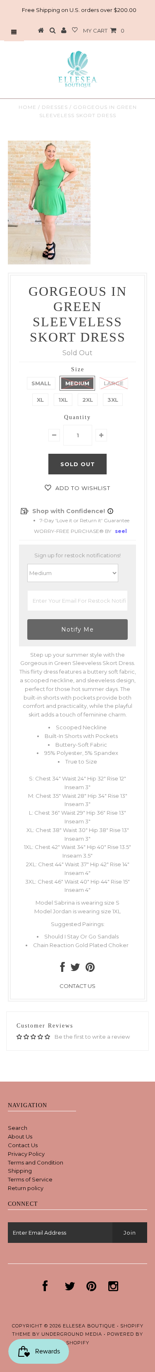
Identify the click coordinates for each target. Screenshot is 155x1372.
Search (17, 1127)
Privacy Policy (26, 1153)
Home (27, 107)
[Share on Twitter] (75, 969)
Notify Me (77, 629)
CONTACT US (77, 986)
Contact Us (23, 1145)
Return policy (25, 1188)
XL (40, 399)
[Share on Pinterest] (90, 969)
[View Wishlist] (75, 30)
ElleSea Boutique (90, 1326)
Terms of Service (30, 1179)
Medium (77, 383)
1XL (63, 399)
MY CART (103, 30)
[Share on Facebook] (62, 969)
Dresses (55, 107)
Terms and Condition (35, 1162)
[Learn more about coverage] (110, 511)
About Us (20, 1136)
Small (41, 383)
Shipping (20, 1170)
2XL (87, 399)
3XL (112, 399)
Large (114, 383)
